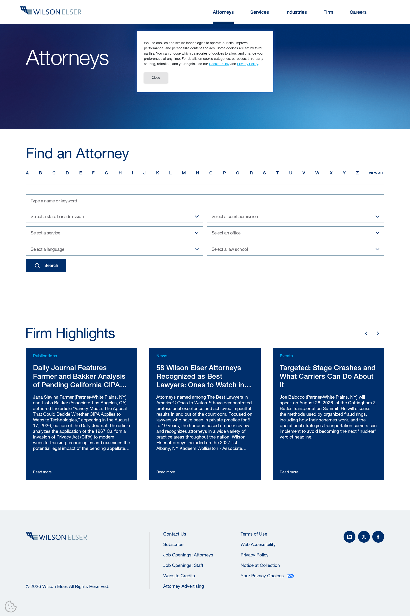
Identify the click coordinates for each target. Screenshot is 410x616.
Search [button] (51, 265)
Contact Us (174, 534)
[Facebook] (378, 537)
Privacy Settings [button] (12, 607)
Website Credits (179, 575)
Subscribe (173, 544)
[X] (364, 537)
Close (156, 77)
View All (376, 173)
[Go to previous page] (366, 333)
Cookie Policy (219, 64)
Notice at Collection (260, 565)
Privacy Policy (255, 554)
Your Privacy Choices (262, 575)
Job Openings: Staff (183, 565)
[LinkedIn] (349, 537)
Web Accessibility (258, 544)
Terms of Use (254, 534)
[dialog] (205, 61)
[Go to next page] (378, 333)
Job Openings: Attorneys (188, 554)
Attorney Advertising (183, 586)
